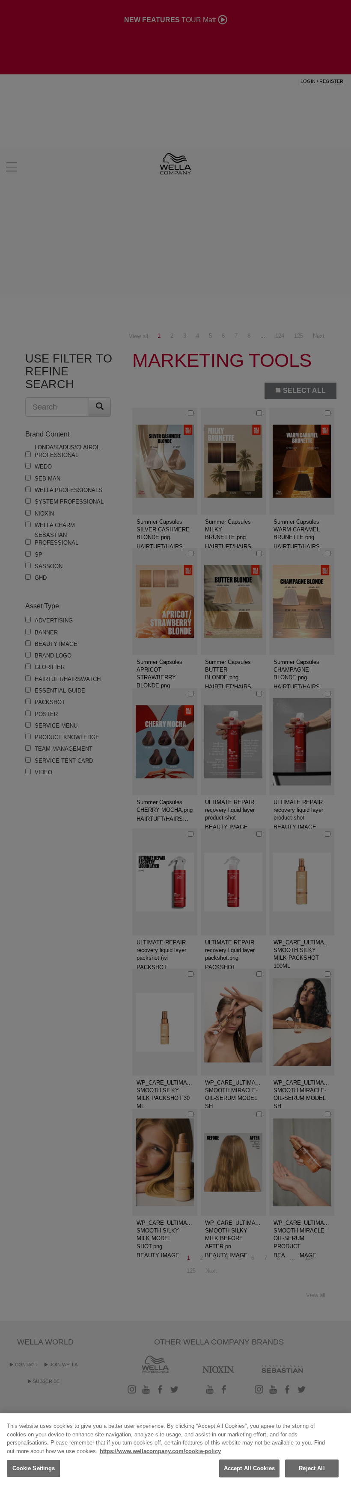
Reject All (311, 1468)
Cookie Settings (33, 1468)
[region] (175, 1449)
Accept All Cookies (249, 1468)
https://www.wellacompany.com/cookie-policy (160, 1451)
